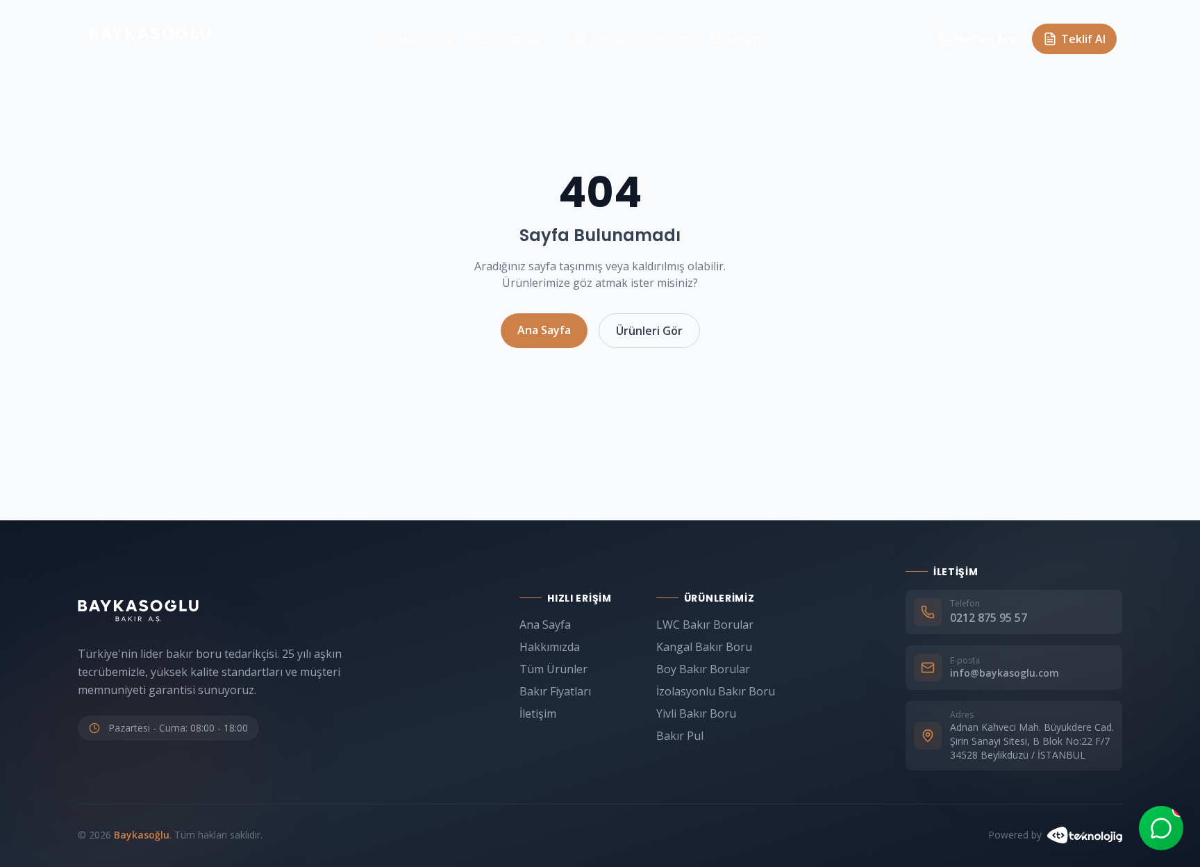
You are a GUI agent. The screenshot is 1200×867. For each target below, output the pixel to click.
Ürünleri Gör (649, 330)
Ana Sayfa (544, 330)
